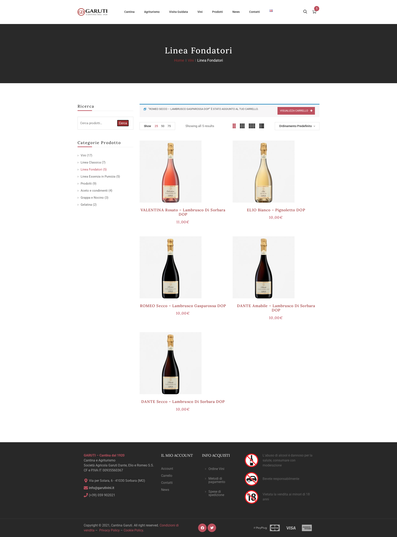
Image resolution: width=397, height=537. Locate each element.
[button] (220, 469)
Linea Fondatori (91, 169)
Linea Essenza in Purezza (98, 176)
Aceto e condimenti (94, 190)
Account (167, 469)
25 (156, 126)
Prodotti (86, 183)
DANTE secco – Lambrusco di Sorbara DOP (183, 401)
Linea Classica (91, 162)
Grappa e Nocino (92, 197)
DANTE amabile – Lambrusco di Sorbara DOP (276, 308)
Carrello (166, 476)
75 (169, 126)
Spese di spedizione (216, 493)
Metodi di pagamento (216, 480)
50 (162, 126)
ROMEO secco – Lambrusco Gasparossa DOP (183, 305)
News (165, 490)
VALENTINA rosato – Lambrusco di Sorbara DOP (183, 212)
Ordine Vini (216, 469)
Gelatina (86, 205)
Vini (191, 60)
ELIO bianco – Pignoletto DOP (276, 210)
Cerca (123, 123)
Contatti (167, 483)
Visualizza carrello (294, 110)
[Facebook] (202, 528)
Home (179, 60)
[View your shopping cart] (314, 12)
